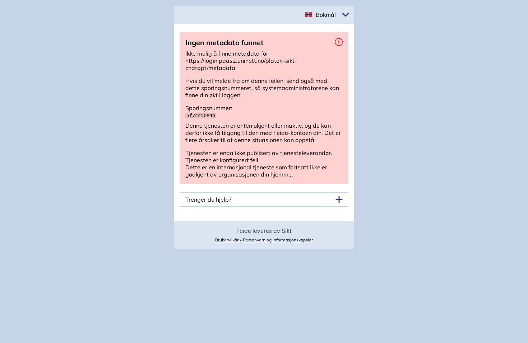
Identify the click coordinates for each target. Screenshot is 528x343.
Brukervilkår (227, 240)
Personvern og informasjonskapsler (278, 240)
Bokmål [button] (326, 14)
